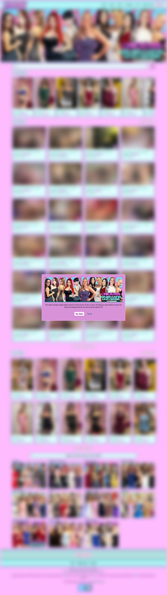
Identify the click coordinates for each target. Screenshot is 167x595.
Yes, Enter (79, 313)
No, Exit (89, 314)
